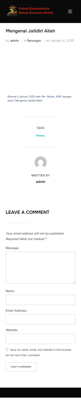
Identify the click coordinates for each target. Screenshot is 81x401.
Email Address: (16, 310)
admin (14, 40)
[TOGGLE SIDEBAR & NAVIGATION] (71, 11)
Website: (12, 330)
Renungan (34, 40)
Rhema (40, 135)
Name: (10, 291)
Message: (12, 248)
